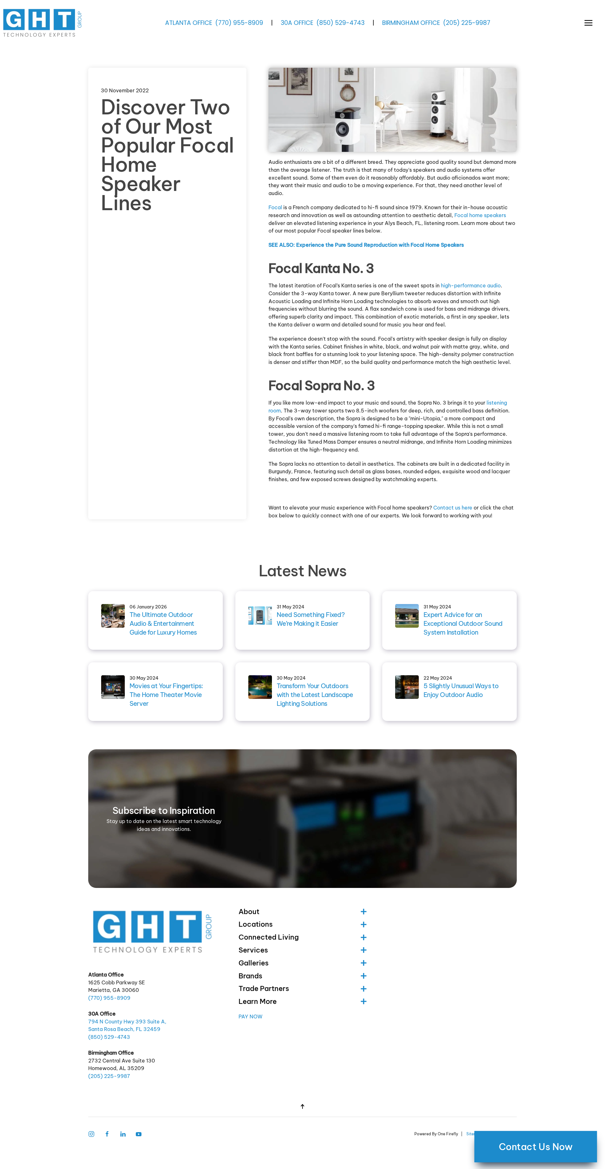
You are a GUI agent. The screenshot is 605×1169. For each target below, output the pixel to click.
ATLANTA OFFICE (188, 23)
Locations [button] (256, 924)
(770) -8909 (239, 23)
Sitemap (474, 1134)
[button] (588, 22)
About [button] (249, 911)
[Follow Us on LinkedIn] (123, 1133)
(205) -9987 (466, 23)
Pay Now (250, 1016)
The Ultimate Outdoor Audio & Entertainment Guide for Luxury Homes (163, 623)
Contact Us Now (535, 1146)
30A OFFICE (297, 23)
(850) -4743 (340, 23)
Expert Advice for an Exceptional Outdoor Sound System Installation (463, 623)
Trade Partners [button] (264, 988)
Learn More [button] (258, 1001)
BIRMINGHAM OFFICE (411, 23)
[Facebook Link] (107, 1133)
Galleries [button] (253, 963)
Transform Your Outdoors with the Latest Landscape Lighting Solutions (315, 694)
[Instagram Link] (91, 1133)
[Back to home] (43, 22)
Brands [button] (250, 975)
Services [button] (253, 950)
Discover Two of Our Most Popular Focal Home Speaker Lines (167, 155)
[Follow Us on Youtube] (138, 1133)
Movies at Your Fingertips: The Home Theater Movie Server (166, 694)
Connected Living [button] (269, 937)
